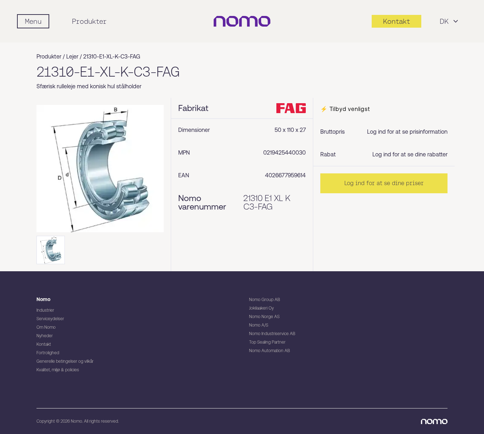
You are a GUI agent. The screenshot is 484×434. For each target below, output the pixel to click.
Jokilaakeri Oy (261, 308)
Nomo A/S (258, 325)
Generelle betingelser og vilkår (65, 361)
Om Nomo (46, 327)
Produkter (89, 21)
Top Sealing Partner (267, 342)
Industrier (45, 310)
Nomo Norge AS (264, 316)
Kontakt (43, 344)
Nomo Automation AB (269, 350)
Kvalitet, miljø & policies (57, 369)
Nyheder (44, 335)
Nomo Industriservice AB (272, 333)
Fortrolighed (47, 352)
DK (444, 21)
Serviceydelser (50, 318)
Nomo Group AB (264, 299)
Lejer (72, 56)
